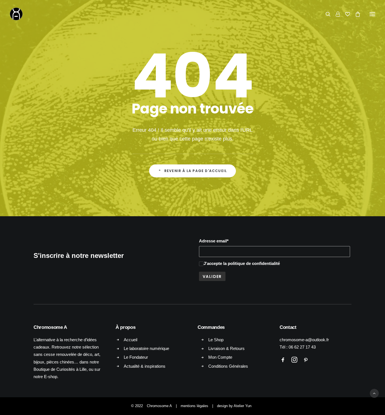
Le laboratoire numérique (146, 348)
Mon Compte (220, 357)
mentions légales (194, 406)
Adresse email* (214, 240)
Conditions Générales (228, 366)
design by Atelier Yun (234, 406)
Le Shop (216, 339)
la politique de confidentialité (251, 263)
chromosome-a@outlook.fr (304, 339)
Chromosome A (159, 406)
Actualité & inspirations (144, 366)
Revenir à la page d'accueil (195, 170)
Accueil (130, 339)
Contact (288, 327)
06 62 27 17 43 (302, 347)
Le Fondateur (136, 357)
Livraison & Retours (226, 348)
